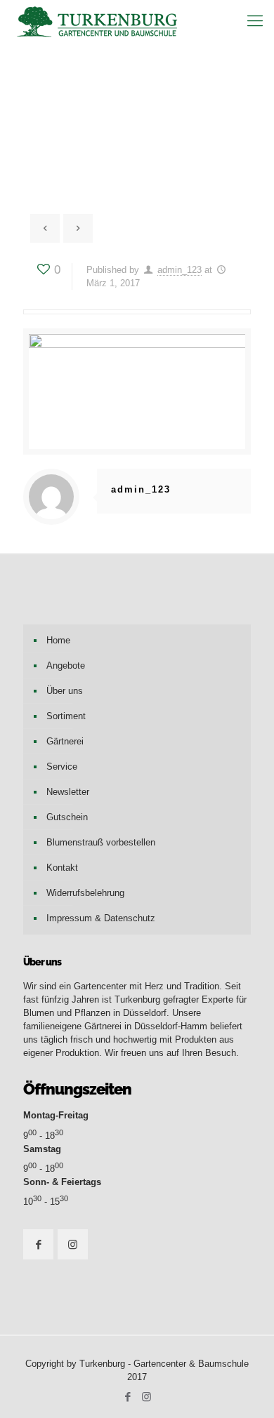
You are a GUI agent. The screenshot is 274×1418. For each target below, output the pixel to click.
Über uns (64, 690)
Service (61, 766)
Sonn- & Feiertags (62, 1182)
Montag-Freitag (56, 1115)
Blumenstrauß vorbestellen (100, 842)
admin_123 (179, 270)
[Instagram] (146, 1397)
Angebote (65, 665)
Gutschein (67, 817)
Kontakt (62, 867)
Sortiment (66, 716)
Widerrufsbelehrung (85, 893)
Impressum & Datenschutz (100, 918)
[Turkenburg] (98, 21)
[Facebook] (127, 1397)
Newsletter (67, 792)
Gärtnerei (65, 741)
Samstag (42, 1149)
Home (58, 640)
